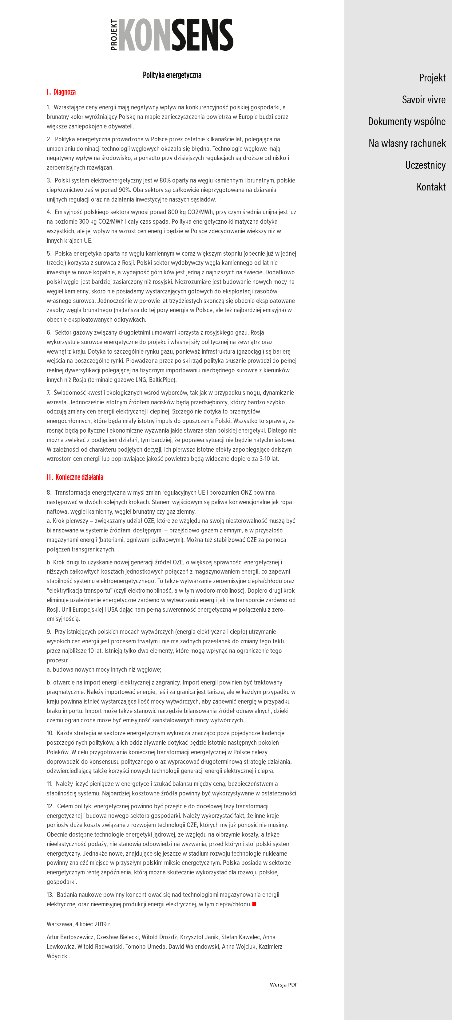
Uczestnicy (425, 164)
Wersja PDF (283, 984)
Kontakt (431, 186)
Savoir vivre (424, 99)
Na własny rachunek (407, 142)
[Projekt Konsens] (172, 34)
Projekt (432, 77)
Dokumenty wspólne (407, 120)
